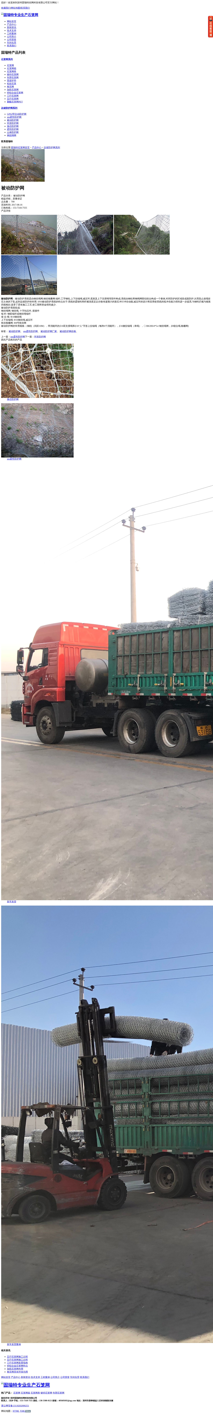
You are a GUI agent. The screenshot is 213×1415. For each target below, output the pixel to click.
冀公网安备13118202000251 (15, 1405)
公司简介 (11, 36)
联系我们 (25, 8)
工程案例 (11, 33)
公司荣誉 (11, 39)
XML (22, 1411)
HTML (16, 1411)
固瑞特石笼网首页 (20, 147)
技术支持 (11, 30)
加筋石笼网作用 (15, 1369)
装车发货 (11, 901)
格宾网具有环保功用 (17, 1372)
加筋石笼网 (13, 89)
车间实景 (11, 42)
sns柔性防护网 (14, 117)
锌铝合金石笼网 (15, 92)
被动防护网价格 (68, 331)
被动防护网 (13, 120)
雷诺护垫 (11, 80)
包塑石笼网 (13, 77)
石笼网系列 (7, 59)
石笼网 (10, 65)
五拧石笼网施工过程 (17, 1356)
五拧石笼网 (13, 98)
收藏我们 (5, 8)
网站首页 (11, 21)
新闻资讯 (11, 27)
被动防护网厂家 (49, 331)
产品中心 (11, 24)
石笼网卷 (11, 71)
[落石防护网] (37, 397)
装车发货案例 (14, 1344)
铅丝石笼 (11, 83)
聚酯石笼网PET (15, 102)
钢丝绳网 (11, 135)
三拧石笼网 (13, 95)
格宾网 (10, 86)
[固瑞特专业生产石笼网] (25, 1385)
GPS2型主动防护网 (16, 114)
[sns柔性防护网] (37, 456)
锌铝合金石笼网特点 (17, 1366)
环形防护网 (13, 123)
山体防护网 (13, 132)
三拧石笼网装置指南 (17, 1362)
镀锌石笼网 (13, 74)
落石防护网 (13, 126)
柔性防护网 (13, 129)
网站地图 (15, 8)
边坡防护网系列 (9, 108)
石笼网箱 (11, 68)
